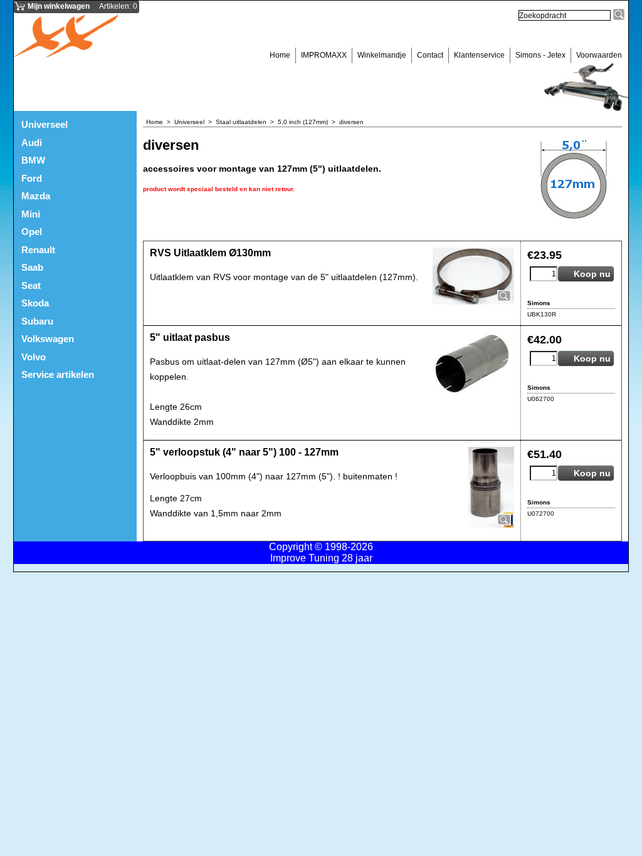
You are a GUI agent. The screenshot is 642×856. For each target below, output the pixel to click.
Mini (30, 214)
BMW (33, 160)
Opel (31, 231)
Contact (430, 55)
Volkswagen (47, 338)
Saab (32, 267)
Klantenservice (479, 55)
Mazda (35, 196)
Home (280, 55)
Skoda (35, 303)
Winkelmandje (381, 55)
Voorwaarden (599, 55)
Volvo (33, 357)
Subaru (37, 321)
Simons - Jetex (540, 55)
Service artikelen (57, 374)
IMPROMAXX (324, 55)
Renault (38, 249)
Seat (31, 285)
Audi (31, 142)
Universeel (44, 124)
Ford (31, 178)
